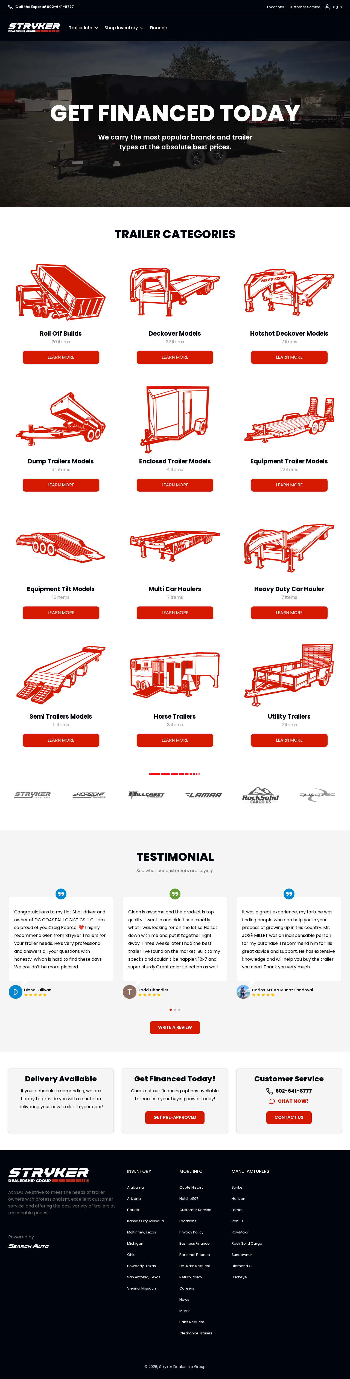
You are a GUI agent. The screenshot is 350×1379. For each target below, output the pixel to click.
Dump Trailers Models (61, 461)
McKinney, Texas (141, 1232)
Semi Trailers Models (61, 716)
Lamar (237, 1209)
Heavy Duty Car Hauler (289, 589)
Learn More (61, 357)
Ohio (131, 1254)
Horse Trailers (175, 716)
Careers (186, 1288)
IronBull (238, 1221)
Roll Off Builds (61, 333)
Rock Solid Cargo (247, 1243)
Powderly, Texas (141, 1265)
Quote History (191, 1187)
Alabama (135, 1187)
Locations (275, 7)
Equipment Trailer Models (289, 461)
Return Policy (190, 1277)
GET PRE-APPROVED (174, 1117)
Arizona (134, 1198)
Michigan (135, 1243)
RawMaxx (240, 1232)
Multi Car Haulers (175, 589)
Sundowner (242, 1254)
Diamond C (242, 1265)
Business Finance (194, 1243)
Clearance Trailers (195, 1333)
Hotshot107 (188, 1198)
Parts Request (191, 1322)
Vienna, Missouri (141, 1288)
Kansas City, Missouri (145, 1221)
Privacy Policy (191, 1232)
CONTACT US (289, 1117)
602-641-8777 (293, 1090)
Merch (185, 1310)
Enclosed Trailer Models (175, 461)
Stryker (238, 1187)
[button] (86, 27)
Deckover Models (175, 333)
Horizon (238, 1198)
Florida (133, 1209)
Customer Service (304, 7)
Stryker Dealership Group (182, 1366)
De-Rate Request (194, 1265)
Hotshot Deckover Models (289, 333)
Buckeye (239, 1277)
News (184, 1299)
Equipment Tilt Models (61, 589)
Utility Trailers (289, 716)
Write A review (175, 1027)
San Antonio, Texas (144, 1277)
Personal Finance (194, 1254)
